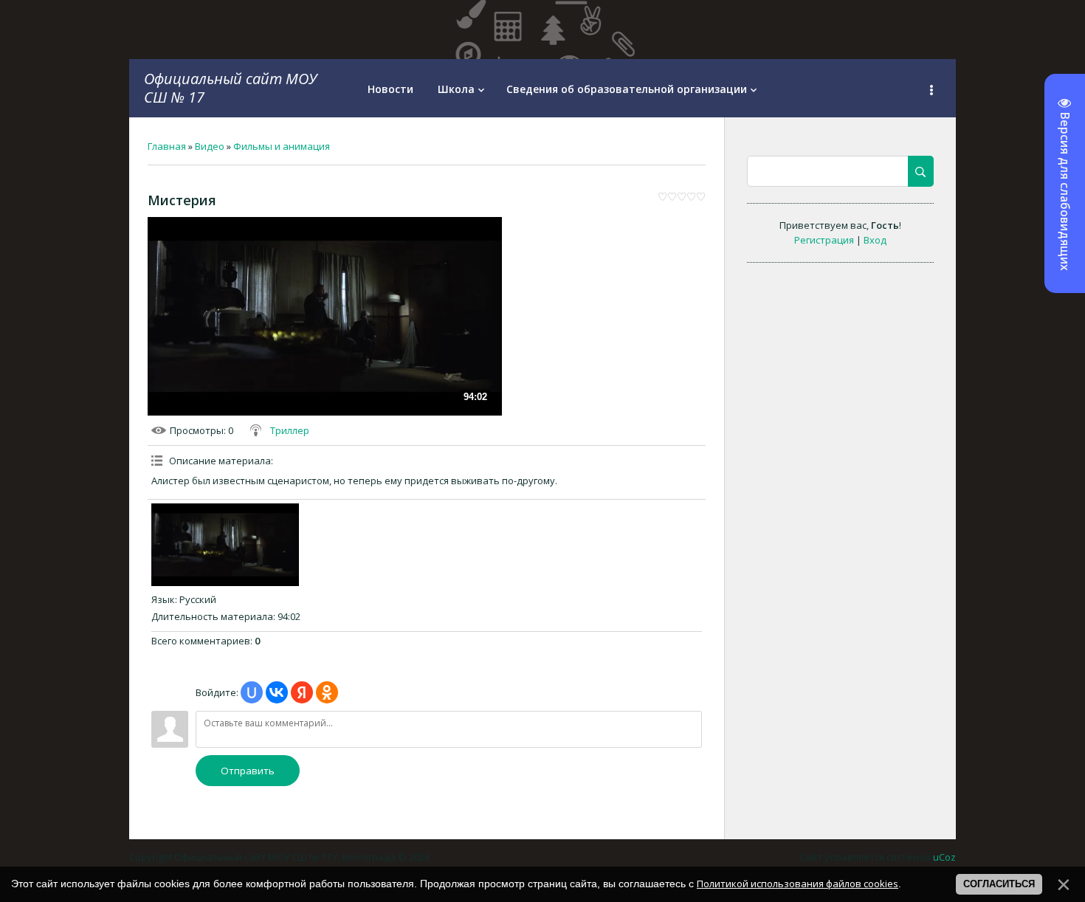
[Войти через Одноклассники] (327, 692)
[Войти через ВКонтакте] (277, 692)
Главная (167, 146)
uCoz (944, 857)
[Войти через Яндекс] (302, 692)
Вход (875, 240)
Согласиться (999, 883)
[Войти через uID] (252, 692)
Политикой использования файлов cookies (797, 883)
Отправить (248, 770)
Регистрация (824, 240)
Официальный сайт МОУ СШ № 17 (230, 88)
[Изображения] (225, 544)
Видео (209, 146)
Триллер (289, 430)
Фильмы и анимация (281, 146)
